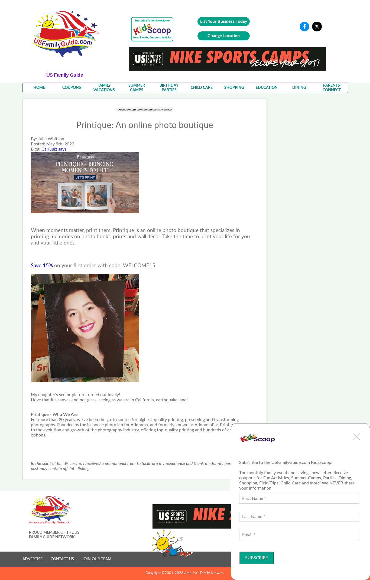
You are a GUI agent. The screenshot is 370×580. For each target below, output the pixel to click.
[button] (356, 436)
